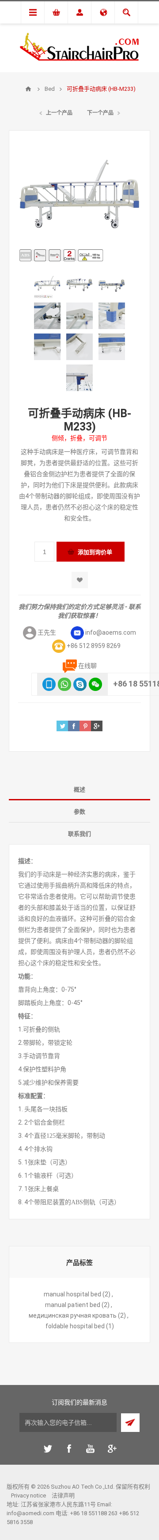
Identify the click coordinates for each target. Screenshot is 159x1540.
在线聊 (87, 665)
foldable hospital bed (75, 1326)
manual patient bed (72, 1304)
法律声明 (63, 1495)
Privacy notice (28, 1495)
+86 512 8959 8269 (94, 645)
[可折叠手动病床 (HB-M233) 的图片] (47, 285)
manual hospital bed (72, 1294)
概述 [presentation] (79, 789)
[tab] (79, 789)
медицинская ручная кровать (73, 1315)
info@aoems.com (110, 632)
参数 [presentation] (79, 811)
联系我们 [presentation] (79, 833)
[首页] (28, 89)
